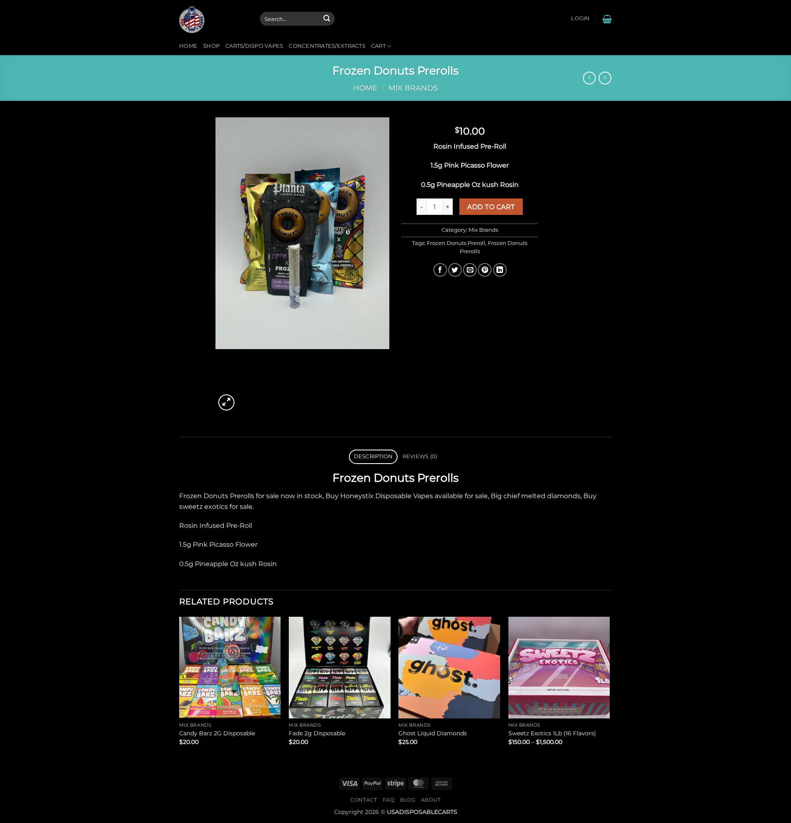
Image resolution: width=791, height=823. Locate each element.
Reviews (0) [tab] (420, 456)
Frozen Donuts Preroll (456, 243)
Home (188, 46)
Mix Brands (413, 88)
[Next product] (589, 78)
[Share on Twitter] (455, 270)
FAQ (389, 800)
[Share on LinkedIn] (500, 270)
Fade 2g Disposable (317, 733)
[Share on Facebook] (440, 270)
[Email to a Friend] (470, 270)
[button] (580, 18)
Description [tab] (373, 456)
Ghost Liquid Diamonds (432, 733)
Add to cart (491, 207)
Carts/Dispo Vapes (254, 46)
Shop (211, 46)
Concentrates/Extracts (327, 46)
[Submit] (327, 19)
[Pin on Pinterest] (484, 270)
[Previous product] (605, 78)
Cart (378, 46)
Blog (407, 800)
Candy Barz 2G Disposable (217, 733)
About (431, 800)
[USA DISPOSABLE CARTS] (213, 18)
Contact (363, 800)
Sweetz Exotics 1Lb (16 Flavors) (552, 733)
